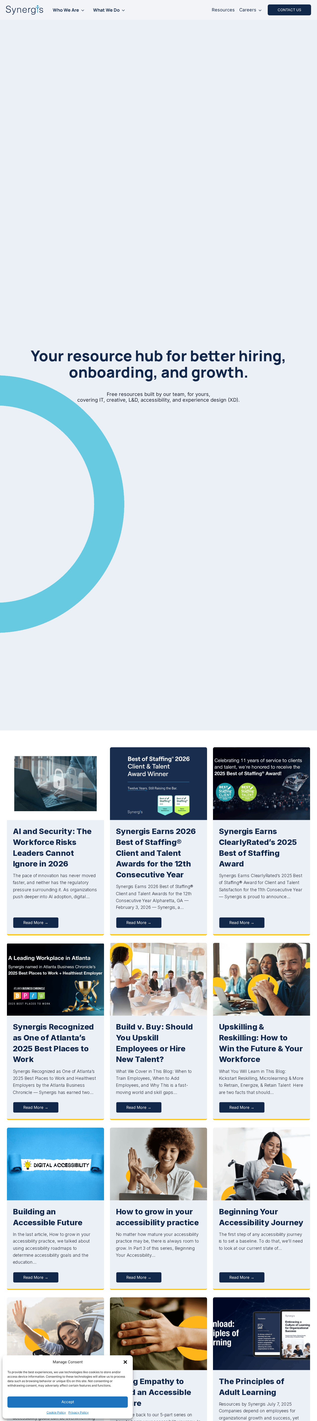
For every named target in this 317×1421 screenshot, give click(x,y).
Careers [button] (247, 9)
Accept (67, 1401)
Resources (223, 9)
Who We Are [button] (66, 10)
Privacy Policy (78, 1412)
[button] (125, 1362)
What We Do (106, 10)
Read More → (35, 922)
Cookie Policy (56, 1412)
